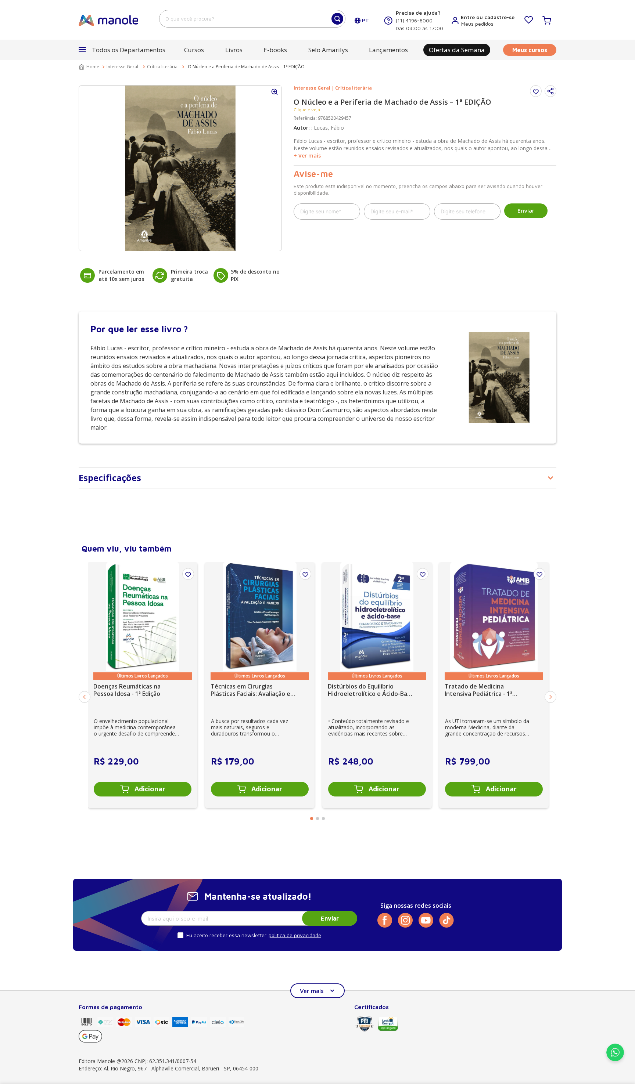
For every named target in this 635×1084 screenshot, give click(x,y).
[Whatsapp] (615, 1059)
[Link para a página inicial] (90, 67)
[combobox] (252, 19)
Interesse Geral (122, 67)
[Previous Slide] (84, 697)
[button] (550, 91)
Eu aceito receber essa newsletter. (226, 935)
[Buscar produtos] (337, 19)
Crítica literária (162, 67)
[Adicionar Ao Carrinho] (142, 789)
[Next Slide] (550, 697)
